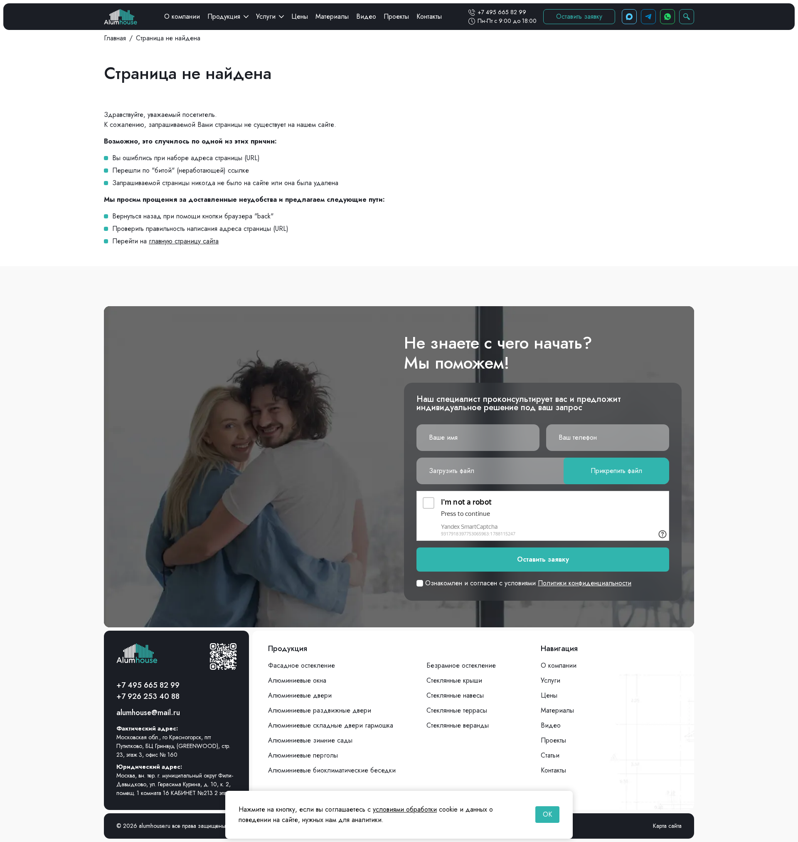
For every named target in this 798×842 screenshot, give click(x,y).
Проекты (396, 16)
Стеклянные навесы (455, 695)
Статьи (550, 755)
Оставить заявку (579, 16)
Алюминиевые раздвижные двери (319, 710)
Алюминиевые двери (300, 695)
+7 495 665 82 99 (502, 12)
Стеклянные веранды (457, 725)
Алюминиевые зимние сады (310, 740)
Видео (366, 16)
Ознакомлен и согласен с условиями (527, 583)
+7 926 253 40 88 (148, 696)
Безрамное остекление (461, 665)
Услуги (266, 16)
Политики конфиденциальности (584, 583)
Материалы (332, 16)
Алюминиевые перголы (303, 755)
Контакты (429, 16)
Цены (299, 16)
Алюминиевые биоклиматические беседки (332, 770)
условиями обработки (405, 809)
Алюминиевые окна (297, 680)
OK (547, 814)
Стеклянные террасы (456, 710)
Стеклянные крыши (454, 680)
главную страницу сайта (184, 241)
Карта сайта (667, 826)
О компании (182, 16)
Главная (115, 38)
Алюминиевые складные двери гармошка (330, 725)
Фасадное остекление (301, 665)
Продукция (223, 16)
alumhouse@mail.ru (148, 712)
